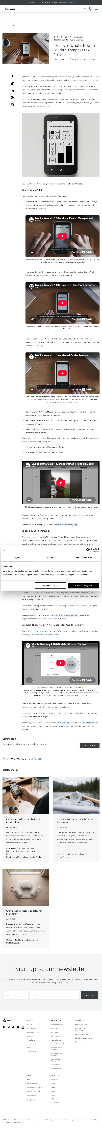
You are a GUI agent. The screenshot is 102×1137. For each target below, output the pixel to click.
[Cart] (85, 9)
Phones (29, 1025)
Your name (11, 995)
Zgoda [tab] (18, 557)
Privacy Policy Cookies (35, 1087)
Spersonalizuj (49, 585)
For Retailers (55, 1103)
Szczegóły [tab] (50, 557)
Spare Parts (31, 1040)
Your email (37, 995)
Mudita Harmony (57, 1040)
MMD (52, 1099)
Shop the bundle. (67, 2)
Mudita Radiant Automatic (56, 1054)
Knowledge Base (81, 1025)
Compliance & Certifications (31, 1100)
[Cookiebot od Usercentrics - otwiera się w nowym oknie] (88, 550)
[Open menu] (96, 9)
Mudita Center (56, 1069)
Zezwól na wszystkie (83, 585)
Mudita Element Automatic (56, 1048)
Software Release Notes (83, 1038)
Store (30, 1020)
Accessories (31, 1036)
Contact (53, 1091)
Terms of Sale (31, 1095)
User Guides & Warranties (80, 1029)
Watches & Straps (33, 1032)
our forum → (37, 758)
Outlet (29, 1048)
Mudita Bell (55, 1032)
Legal (30, 1076)
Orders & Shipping (81, 1034)
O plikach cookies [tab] (84, 557)
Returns (78, 1042)
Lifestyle (30, 1044)
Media (53, 1095)
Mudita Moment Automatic (56, 1060)
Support (79, 1020)
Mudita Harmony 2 (57, 1044)
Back (14, 26)
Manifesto (54, 1080)
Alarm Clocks (31, 1028)
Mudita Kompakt (41, 631)
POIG (28, 1080)
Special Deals (31, 1051)
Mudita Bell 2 (55, 1036)
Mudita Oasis (55, 1065)
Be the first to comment (83, 59)
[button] (61, 145)
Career (53, 1087)
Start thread (89, 745)
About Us (56, 1076)
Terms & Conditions (33, 1091)
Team (53, 1084)
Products (56, 1020)
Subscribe (89, 995)
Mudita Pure (55, 1028)
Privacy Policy (32, 1084)
